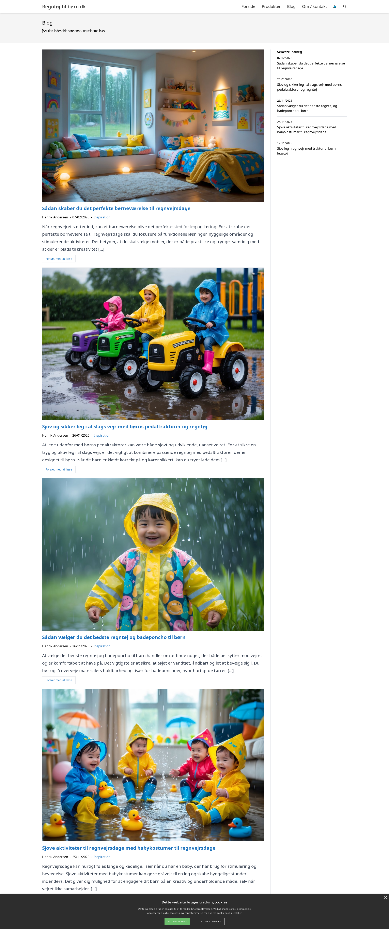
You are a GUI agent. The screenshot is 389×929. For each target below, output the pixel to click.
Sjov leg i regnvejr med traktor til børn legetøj (306, 151)
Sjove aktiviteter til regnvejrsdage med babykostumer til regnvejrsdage (306, 129)
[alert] (194, 911)
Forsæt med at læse (59, 259)
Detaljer (237, 912)
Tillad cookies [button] (177, 921)
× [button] (385, 897)
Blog (291, 6)
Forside (248, 6)
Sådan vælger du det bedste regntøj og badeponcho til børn (307, 108)
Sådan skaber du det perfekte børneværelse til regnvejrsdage (311, 65)
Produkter (271, 6)
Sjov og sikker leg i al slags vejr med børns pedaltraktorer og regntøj (309, 87)
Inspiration (102, 217)
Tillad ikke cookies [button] (209, 921)
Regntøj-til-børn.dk (64, 6)
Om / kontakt (314, 6)
